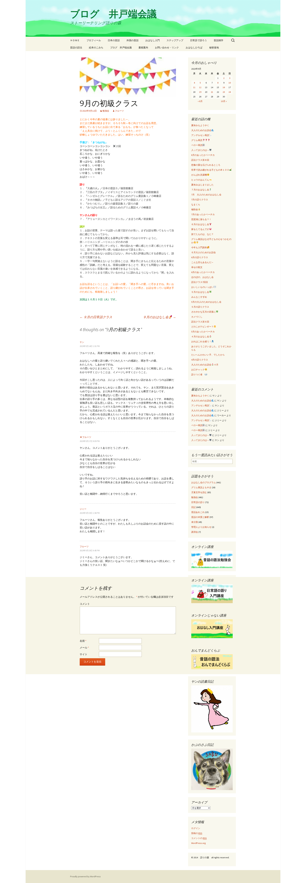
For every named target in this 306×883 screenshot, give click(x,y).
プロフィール (94, 40)
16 (224, 87)
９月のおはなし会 (159, 317)
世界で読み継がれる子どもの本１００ (210, 169)
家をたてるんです (200, 229)
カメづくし (196, 316)
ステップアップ (175, 40)
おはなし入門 (152, 40)
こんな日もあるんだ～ (202, 262)
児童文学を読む (199, 492)
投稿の (196, 833)
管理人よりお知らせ (201, 527)
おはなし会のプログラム (203, 482)
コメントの (199, 838)
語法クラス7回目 (199, 282)
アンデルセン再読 (200, 135)
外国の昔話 (132, 40)
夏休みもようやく (200, 125)
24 (230, 92)
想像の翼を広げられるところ (205, 164)
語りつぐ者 (198, 374)
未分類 (194, 522)
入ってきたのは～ (200, 150)
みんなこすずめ (199, 297)
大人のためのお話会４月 (204, 364)
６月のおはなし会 (200, 224)
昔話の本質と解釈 (200, 517)
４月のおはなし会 (200, 336)
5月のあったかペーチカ (203, 331)
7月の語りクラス (199, 199)
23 (224, 92)
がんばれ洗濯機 (199, 174)
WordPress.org (198, 843)
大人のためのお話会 (201, 130)
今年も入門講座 (199, 247)
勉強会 (105, 110)
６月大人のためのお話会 (203, 252)
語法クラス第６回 (200, 321)
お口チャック (198, 369)
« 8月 (200, 101)
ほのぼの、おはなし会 (202, 277)
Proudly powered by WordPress (85, 876)
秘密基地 (214, 47)
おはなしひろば (194, 47)
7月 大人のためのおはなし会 (206, 194)
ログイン (195, 828)
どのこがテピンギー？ (202, 326)
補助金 (194, 209)
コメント (85, 603)
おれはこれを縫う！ (201, 341)
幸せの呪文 (196, 267)
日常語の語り (198, 502)
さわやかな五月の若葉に (203, 311)
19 (200, 92)
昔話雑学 (218, 40)
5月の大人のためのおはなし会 (206, 301)
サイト (83, 654)
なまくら (195, 204)
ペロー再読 (196, 145)
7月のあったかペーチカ (203, 214)
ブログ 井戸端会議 (121, 47)
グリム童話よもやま (201, 487)
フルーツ (119, 110)
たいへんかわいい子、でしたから (208, 354)
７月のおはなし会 (200, 189)
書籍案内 (143, 47)
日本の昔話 (114, 40)
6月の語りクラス (199, 257)
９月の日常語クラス (96, 317)
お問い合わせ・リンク (167, 47)
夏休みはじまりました (202, 184)
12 (200, 87)
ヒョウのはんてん (200, 179)
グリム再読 (196, 140)
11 (194, 87)
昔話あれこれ (198, 512)
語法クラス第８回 (200, 160)
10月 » (224, 101)
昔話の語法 (76, 47)
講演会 (194, 532)
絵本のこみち (96, 47)
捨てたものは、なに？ (202, 234)
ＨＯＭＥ (75, 40)
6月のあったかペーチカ (203, 272)
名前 (83, 640)
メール (84, 647)
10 (230, 82)
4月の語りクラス (199, 359)
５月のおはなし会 (200, 292)
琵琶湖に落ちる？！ (201, 219)
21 (212, 92)
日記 (193, 507)
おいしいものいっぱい (202, 287)
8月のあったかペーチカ (203, 155)
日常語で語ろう (198, 40)
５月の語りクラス (200, 306)
